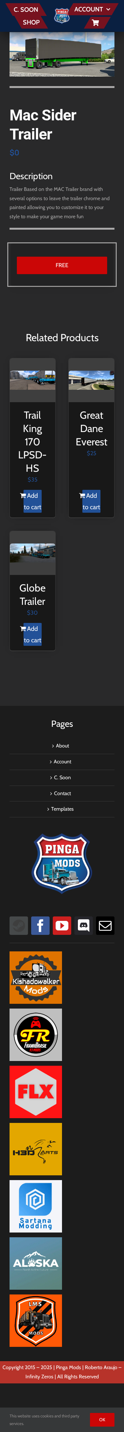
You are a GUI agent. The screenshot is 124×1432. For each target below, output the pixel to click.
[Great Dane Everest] (91, 380)
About (62, 746)
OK (102, 1419)
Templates (62, 809)
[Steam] (19, 925)
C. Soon (62, 777)
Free (62, 265)
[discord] (83, 925)
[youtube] (62, 925)
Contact (62, 793)
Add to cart (32, 501)
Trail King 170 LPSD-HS (32, 441)
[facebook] (40, 925)
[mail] (105, 925)
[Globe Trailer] (32, 553)
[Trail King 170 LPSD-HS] (32, 380)
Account (62, 762)
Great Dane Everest (91, 428)
